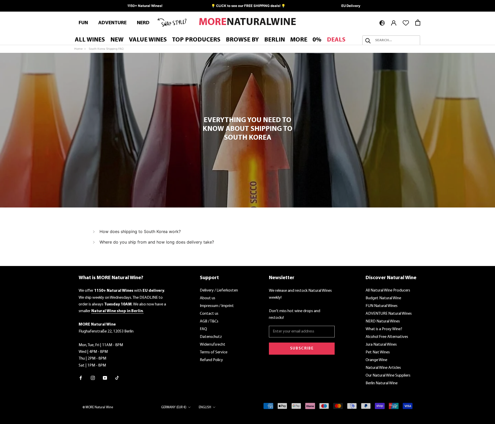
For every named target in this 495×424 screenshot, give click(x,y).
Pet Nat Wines (378, 352)
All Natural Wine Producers (388, 290)
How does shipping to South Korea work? (140, 231)
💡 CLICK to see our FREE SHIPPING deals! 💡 (248, 6)
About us (207, 298)
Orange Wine (376, 360)
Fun (83, 23)
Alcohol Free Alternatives (387, 337)
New (116, 40)
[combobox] (396, 40)
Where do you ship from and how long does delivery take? (157, 242)
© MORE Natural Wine (97, 407)
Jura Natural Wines (381, 345)
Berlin (274, 40)
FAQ (203, 329)
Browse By (242, 40)
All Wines (90, 40)
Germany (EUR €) (173, 407)
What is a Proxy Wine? (384, 329)
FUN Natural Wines (382, 306)
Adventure (112, 23)
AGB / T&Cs (209, 321)
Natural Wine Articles (383, 368)
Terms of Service (213, 352)
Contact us (209, 314)
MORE (298, 40)
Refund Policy (211, 360)
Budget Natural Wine (383, 298)
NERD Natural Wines (383, 321)
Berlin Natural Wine (382, 383)
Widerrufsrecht (212, 345)
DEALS (336, 40)
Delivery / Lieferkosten (219, 290)
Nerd (143, 23)
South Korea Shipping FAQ (106, 49)
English (205, 407)
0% (316, 40)
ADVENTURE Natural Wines (389, 314)
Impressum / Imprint (217, 306)
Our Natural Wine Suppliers (388, 375)
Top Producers (196, 40)
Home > (80, 49)
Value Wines (148, 40)
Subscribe (302, 348)
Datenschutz (211, 337)
